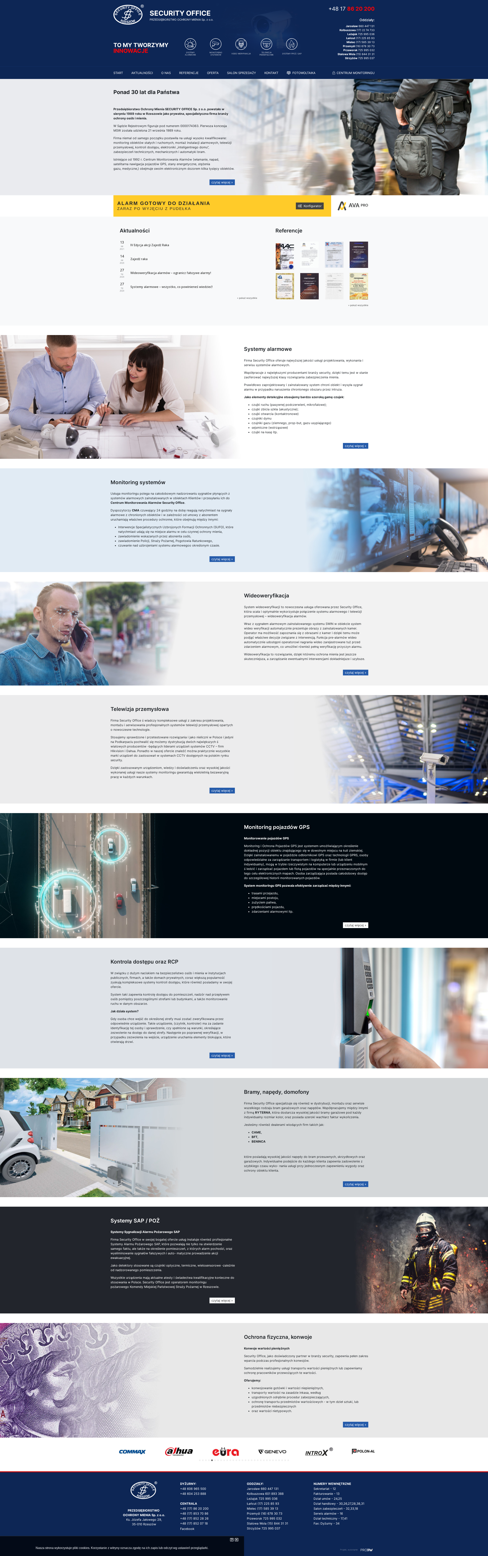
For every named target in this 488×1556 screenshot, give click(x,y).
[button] (200, 1460)
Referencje (189, 73)
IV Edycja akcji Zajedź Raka (149, 245)
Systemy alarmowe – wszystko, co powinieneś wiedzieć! (171, 287)
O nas (166, 73)
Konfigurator (313, 206)
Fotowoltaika (303, 73)
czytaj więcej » (222, 182)
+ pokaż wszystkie (247, 298)
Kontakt (271, 73)
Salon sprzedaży (241, 73)
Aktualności (142, 73)
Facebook (187, 1529)
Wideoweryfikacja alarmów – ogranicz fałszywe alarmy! (170, 273)
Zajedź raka (139, 259)
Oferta (213, 73)
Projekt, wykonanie (349, 1549)
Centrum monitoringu (356, 73)
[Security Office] (128, 14)
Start (118, 73)
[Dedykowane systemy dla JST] (367, 1549)
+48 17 (351, 9)
